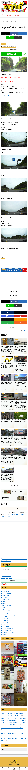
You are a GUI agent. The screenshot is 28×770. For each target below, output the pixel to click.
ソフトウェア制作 (8, 628)
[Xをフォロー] (20, 312)
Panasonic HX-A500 (6, 46)
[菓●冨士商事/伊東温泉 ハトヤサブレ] (7, 647)
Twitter (3, 578)
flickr (10, 578)
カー (5, 597)
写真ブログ (7, 593)
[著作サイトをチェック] (7, 312)
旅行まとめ (5, 603)
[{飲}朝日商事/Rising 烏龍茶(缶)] (7, 673)
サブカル (6, 618)
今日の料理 (5, 599)
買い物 (3, 607)
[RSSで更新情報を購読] (20, 322)
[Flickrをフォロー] (7, 319)
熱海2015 (14, 46)
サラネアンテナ (7, 591)
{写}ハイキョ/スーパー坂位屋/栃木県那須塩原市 (13, 719)
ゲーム (6, 626)
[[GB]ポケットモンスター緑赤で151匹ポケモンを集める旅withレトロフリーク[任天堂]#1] (20, 660)
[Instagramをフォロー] (7, 316)
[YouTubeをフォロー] (20, 316)
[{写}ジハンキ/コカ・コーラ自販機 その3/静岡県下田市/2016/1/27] (20, 647)
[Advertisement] (14, 543)
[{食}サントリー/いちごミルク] (20, 686)
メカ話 (5, 617)
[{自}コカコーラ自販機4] (7, 699)
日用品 (5, 620)
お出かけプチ (5, 601)
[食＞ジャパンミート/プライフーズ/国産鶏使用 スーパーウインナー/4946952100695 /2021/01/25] (20, 673)
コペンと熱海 (5, 96)
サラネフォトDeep (9, 615)
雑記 (3, 609)
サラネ (5, 613)
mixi (7, 578)
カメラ (5, 622)
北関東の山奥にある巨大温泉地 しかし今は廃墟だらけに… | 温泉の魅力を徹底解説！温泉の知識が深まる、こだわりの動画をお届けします (13, 722)
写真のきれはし (6, 605)
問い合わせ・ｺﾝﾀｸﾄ (6, 576)
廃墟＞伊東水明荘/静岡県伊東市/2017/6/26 (12, 728)
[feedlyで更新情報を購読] (7, 322)
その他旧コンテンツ (9, 632)
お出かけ (4, 44)
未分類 (3, 634)
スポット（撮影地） (7, 611)
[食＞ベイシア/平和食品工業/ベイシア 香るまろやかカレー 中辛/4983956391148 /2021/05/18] (7, 686)
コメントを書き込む (14, 508)
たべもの (6, 624)
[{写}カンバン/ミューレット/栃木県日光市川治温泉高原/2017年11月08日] (20, 699)
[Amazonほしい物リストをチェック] (20, 319)
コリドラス (7, 630)
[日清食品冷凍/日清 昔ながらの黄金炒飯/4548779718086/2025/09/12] (7, 660)
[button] (18, 37)
